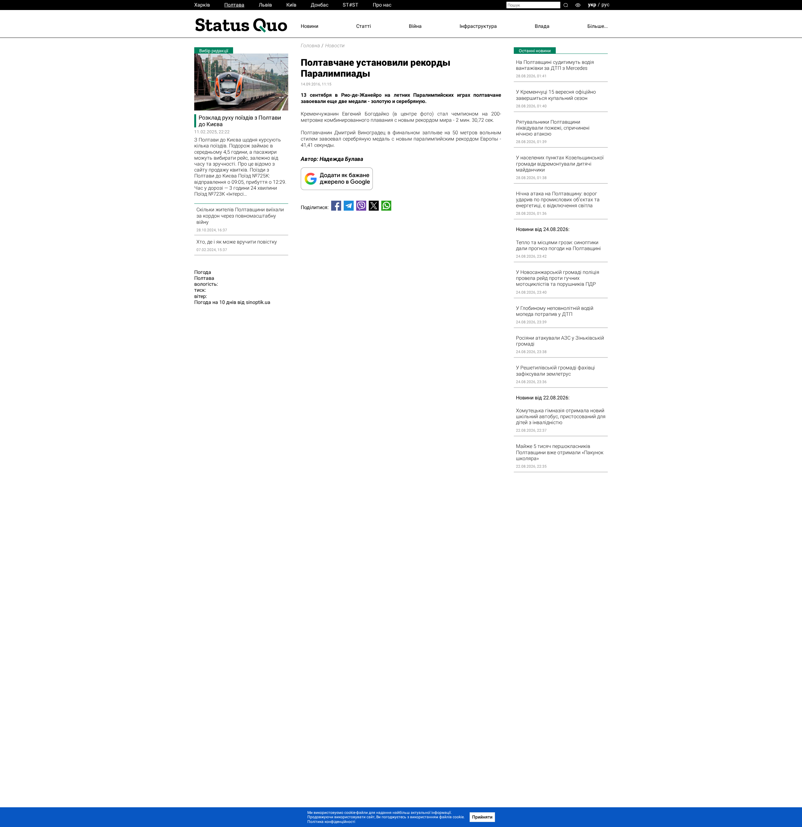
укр (592, 5)
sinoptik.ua (258, 302)
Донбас (319, 5)
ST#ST (350, 5)
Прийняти (482, 816)
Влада (542, 26)
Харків (202, 5)
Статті (363, 26)
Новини (309, 26)
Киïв (291, 5)
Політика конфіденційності (331, 821)
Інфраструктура (478, 26)
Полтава (234, 5)
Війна (415, 26)
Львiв (265, 5)
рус (605, 5)
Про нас (382, 5)
